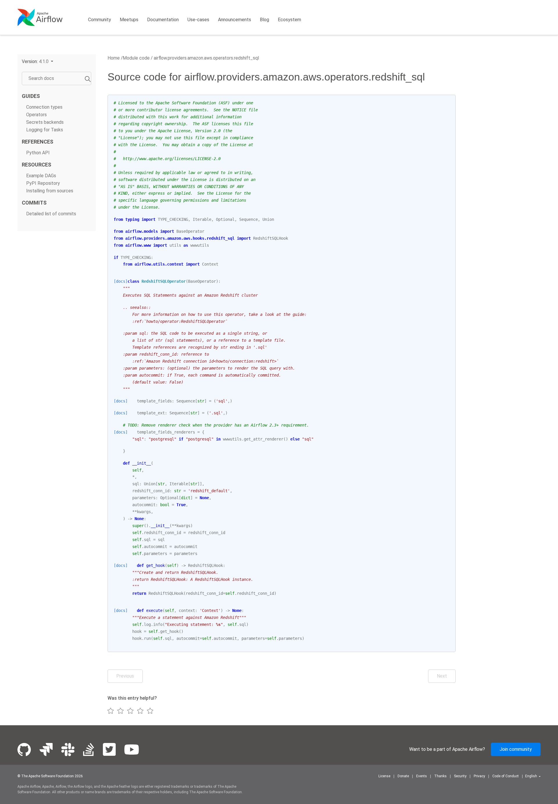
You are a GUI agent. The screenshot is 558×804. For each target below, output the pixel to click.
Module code (136, 58)
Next (442, 676)
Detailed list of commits (51, 214)
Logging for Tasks (44, 129)
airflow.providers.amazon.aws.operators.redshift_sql (206, 58)
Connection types (44, 107)
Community (99, 19)
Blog (264, 19)
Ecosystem (289, 19)
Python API (38, 152)
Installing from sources (49, 191)
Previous (125, 676)
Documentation (163, 19)
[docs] (121, 281)
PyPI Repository (43, 183)
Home (114, 58)
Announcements (234, 19)
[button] (37, 61)
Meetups (129, 19)
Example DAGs (41, 175)
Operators (36, 114)
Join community (516, 749)
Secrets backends (45, 122)
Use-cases (198, 19)
